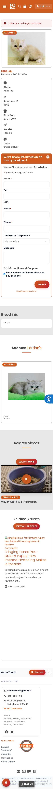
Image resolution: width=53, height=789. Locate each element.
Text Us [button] (28, 783)
